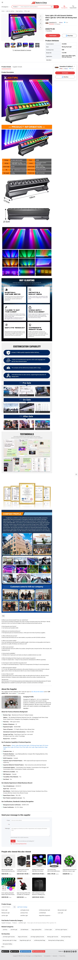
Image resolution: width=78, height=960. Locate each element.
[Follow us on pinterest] (73, 951)
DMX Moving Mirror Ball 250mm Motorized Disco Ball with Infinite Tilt (8, 871)
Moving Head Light (62, 910)
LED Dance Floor (18, 747)
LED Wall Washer (24, 929)
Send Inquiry (52, 35)
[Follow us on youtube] (71, 951)
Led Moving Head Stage (39, 940)
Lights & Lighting (10, 11)
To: (9, 824)
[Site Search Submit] (56, 6)
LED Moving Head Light (36, 745)
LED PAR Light (14, 929)
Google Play (14, 951)
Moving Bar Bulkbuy (7, 944)
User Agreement (47, 956)
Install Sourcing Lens (39, 951)
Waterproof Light (6, 912)
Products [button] (15, 6)
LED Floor (5, 929)
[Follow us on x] (67, 951)
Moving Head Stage (66, 936)
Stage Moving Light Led (25, 940)
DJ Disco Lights (48, 929)
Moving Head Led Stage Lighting (56, 940)
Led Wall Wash (42, 912)
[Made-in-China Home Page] (39, 2)
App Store (5, 951)
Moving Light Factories (52, 936)
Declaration (55, 956)
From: (8, 820)
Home (3, 11)
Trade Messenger (25, 951)
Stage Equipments (39, 747)
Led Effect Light (24, 915)
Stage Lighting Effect (37, 929)
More (3, 946)
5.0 (62, 68)
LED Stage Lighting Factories (37, 936)
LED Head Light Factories (9, 936)
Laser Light (31, 747)
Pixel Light (25, 747)
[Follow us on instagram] (69, 951)
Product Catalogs (23, 907)
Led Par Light (5, 915)
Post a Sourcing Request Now (19, 843)
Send (13, 841)
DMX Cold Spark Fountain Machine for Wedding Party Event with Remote (38, 894)
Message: (7, 828)
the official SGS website (38, 691)
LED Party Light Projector (61, 929)
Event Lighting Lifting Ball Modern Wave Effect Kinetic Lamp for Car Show (8, 894)
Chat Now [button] (70, 35)
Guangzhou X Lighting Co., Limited (53, 22)
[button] (2, 2)
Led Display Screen (24, 910)
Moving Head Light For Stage (9, 940)
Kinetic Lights (15, 745)
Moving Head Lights (24, 745)
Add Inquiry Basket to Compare (22, 50)
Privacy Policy (62, 956)
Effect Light (27, 11)
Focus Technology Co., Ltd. (28, 956)
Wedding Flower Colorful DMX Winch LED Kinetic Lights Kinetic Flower (38, 871)
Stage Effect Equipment (44, 915)
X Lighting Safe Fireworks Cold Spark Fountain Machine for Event (23, 871)
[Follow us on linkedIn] (75, 951)
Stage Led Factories (22, 936)
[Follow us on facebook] (64, 951)
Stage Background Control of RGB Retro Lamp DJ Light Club (69, 871)
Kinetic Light (4, 910)
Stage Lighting (19, 11)
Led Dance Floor (24, 912)
